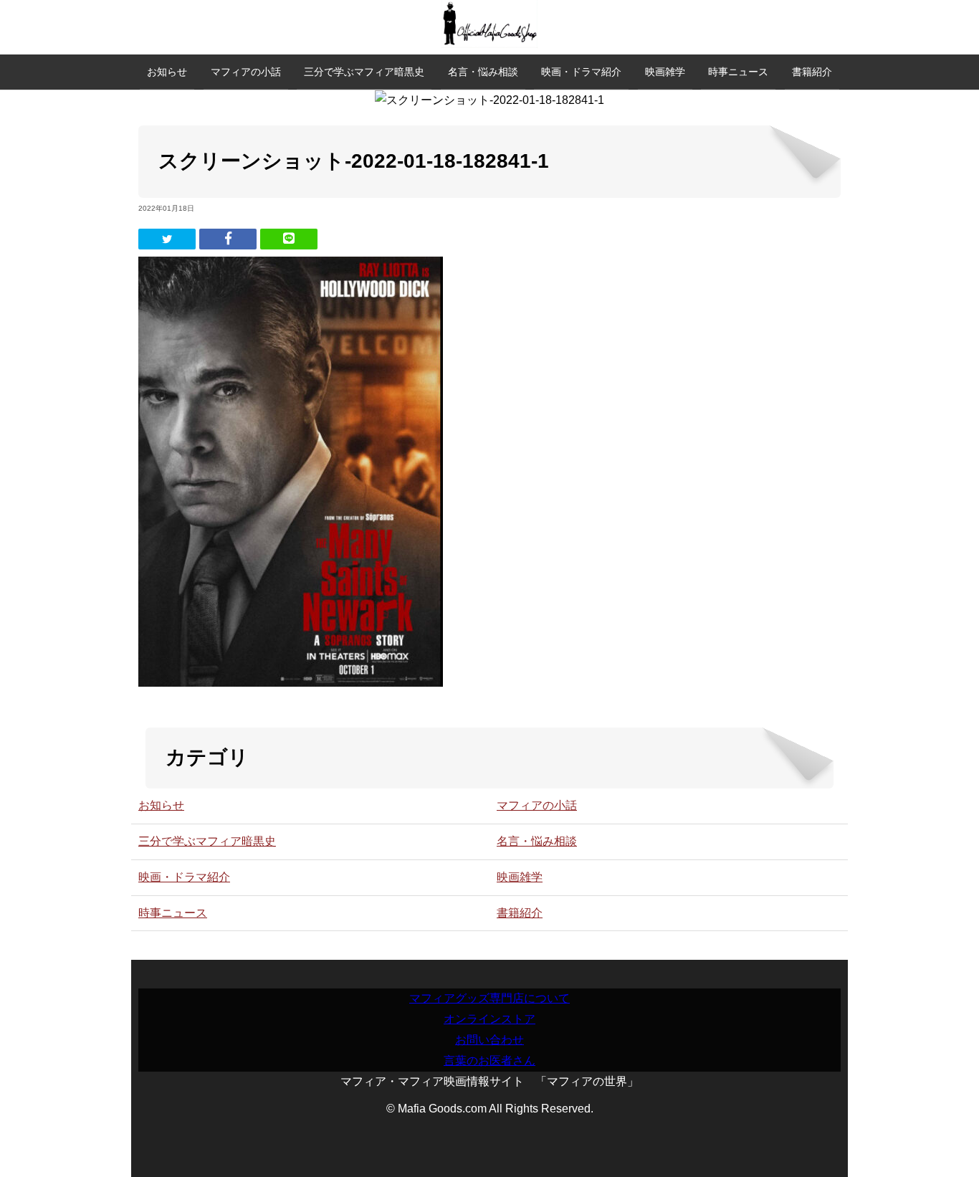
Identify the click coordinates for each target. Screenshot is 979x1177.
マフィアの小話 (246, 71)
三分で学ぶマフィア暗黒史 (364, 71)
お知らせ (167, 71)
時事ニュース (738, 71)
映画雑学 (665, 71)
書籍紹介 (812, 71)
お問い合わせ (489, 1040)
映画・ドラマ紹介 (581, 71)
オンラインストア (489, 1019)
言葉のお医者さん (489, 1060)
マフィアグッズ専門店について (489, 998)
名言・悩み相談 (483, 71)
